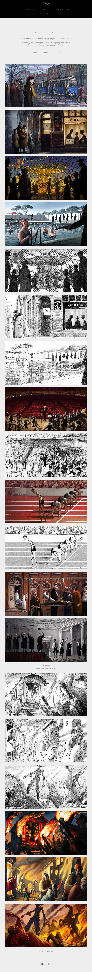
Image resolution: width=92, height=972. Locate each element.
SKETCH (63, 9)
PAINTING (57, 9)
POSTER (43, 9)
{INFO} (68, 9)
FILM (38, 9)
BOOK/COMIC (50, 9)
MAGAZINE (27, 9)
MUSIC (33, 9)
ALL (23, 9)
